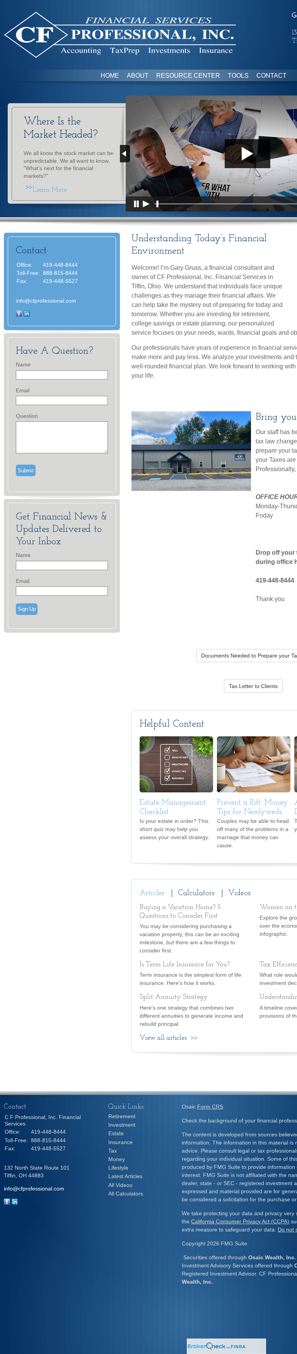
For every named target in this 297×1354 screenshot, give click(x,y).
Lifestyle (118, 1168)
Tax (112, 1151)
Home (110, 75)
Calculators (196, 893)
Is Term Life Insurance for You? (185, 964)
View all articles (163, 1038)
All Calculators (125, 1193)
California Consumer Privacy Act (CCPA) (240, 1221)
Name (23, 364)
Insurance (120, 1142)
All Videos (120, 1185)
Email (22, 390)
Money (116, 1159)
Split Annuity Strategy (174, 997)
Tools (238, 75)
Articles (152, 893)
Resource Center (188, 75)
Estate (116, 1133)
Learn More (49, 190)
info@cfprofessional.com (46, 301)
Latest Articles (125, 1176)
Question (27, 416)
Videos (239, 893)
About (137, 75)
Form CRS (210, 1107)
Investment (121, 1125)
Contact (271, 75)
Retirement (121, 1116)
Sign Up (27, 609)
